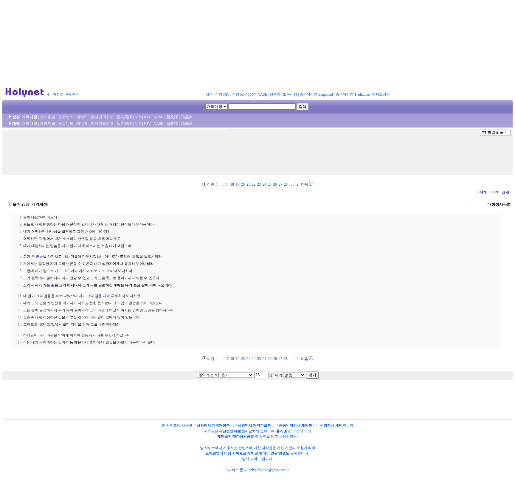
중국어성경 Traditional (353, 94)
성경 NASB (258, 94)
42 (296, 184)
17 (227, 184)
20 (243, 184)
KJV (147, 117)
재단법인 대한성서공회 (237, 431)
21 (248, 184)
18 (232, 184)
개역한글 (47, 117)
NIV (138, 117)
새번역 (82, 117)
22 (253, 184)
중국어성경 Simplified (316, 94)
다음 (304, 184)
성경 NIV (222, 94)
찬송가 (275, 94)
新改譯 (172, 117)
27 (280, 184)
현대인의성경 (102, 117)
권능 (39, 256)
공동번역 (66, 117)
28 (286, 184)
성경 (209, 94)
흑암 (93, 342)
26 (275, 184)
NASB (158, 117)
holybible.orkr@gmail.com (267, 470)
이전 (210, 184)
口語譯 (186, 117)
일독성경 (290, 94)
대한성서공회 (499, 204)
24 (264, 184)
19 (237, 184)
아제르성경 (381, 94)
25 (270, 184)
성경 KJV (239, 94)
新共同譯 (124, 117)
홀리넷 (281, 431)
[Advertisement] (257, 44)
